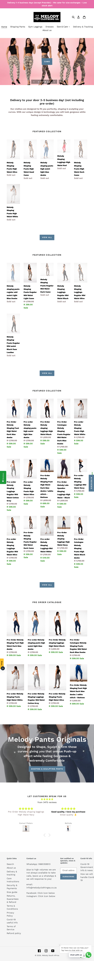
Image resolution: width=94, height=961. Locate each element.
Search (10, 864)
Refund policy (14, 933)
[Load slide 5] (47, 82)
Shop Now (47, 61)
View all (47, 237)
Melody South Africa (50, 955)
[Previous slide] (34, 81)
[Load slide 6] (50, 82)
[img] (26, 808)
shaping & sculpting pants (47, 769)
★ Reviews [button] (91, 483)
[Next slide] (54, 81)
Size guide (12, 892)
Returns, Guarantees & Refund (12, 899)
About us (11, 868)
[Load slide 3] (43, 82)
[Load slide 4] (45, 82)
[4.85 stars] (47, 799)
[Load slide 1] (39, 82)
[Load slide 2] (41, 82)
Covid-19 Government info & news (86, 867)
